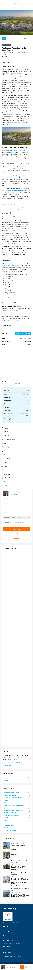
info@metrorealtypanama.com (13, 762)
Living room (7, 462)
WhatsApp (17, 538)
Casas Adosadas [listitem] (9, 825)
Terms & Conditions (8, 956)
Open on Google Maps (24, 333)
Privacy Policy (17, 956)
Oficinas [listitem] (6, 823)
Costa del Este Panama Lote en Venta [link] (20, 853)
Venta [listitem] (5, 778)
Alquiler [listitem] (6, 780)
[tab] (4, 38)
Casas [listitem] (6, 800)
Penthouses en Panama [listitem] (11, 815)
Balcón (6, 432)
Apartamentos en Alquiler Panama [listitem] (14, 805)
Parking (6, 466)
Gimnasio (6, 455)
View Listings (14, 494)
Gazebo (6, 451)
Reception (7, 474)
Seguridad (7, 482)
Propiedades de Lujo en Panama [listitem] (13, 798)
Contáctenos (7, 765)
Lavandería (7, 458)
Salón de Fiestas (8, 478)
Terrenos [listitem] (6, 808)
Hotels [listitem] (6, 820)
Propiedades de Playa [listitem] (10, 795)
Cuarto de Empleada (9, 439)
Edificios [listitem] (6, 828)
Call (16, 534)
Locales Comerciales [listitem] (10, 830)
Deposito (6, 443)
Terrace (6, 485)
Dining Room (7, 447)
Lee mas (5, 926)
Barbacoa (6, 435)
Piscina (6, 470)
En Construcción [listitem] (9, 803)
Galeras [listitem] (6, 817)
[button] (25, 38)
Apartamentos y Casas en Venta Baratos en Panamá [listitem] (13, 811)
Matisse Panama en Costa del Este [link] (19, 842)
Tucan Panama (16, 320)
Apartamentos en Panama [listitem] (11, 792)
